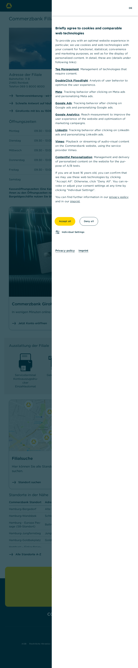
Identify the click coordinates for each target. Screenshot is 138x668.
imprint (75, 201)
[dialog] (69, 334)
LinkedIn (61, 130)
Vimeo (59, 141)
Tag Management (67, 69)
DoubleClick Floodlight (71, 80)
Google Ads (63, 103)
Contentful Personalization (73, 157)
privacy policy (118, 197)
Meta (58, 92)
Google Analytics (67, 114)
